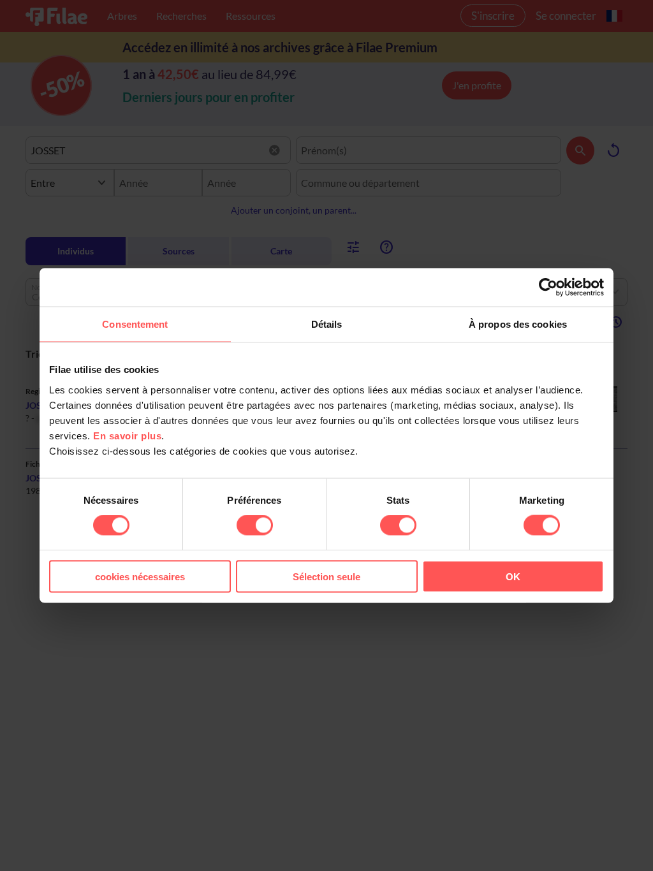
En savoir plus (127, 435)
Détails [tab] (326, 324)
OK (513, 576)
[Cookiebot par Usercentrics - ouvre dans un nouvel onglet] (548, 287)
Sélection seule (326, 576)
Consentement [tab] (135, 324)
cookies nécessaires (140, 576)
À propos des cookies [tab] (518, 324)
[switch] (255, 525)
